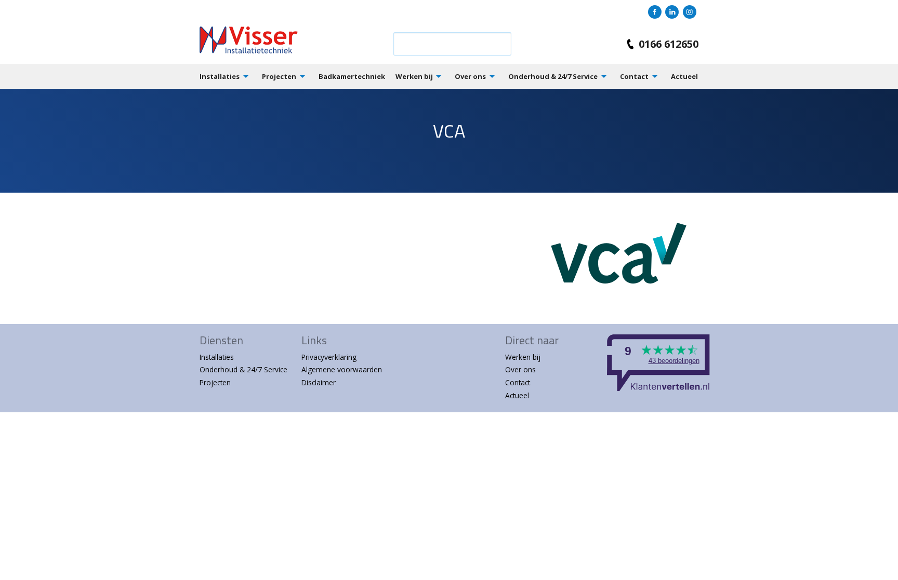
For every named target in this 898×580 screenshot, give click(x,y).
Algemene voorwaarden (341, 369)
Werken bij (414, 76)
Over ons (470, 76)
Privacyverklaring (328, 357)
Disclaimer (318, 382)
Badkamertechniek (352, 76)
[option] (449, 141)
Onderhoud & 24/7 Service (553, 76)
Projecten (279, 76)
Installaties (220, 76)
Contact (634, 76)
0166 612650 (668, 44)
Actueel (684, 76)
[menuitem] (231, 76)
